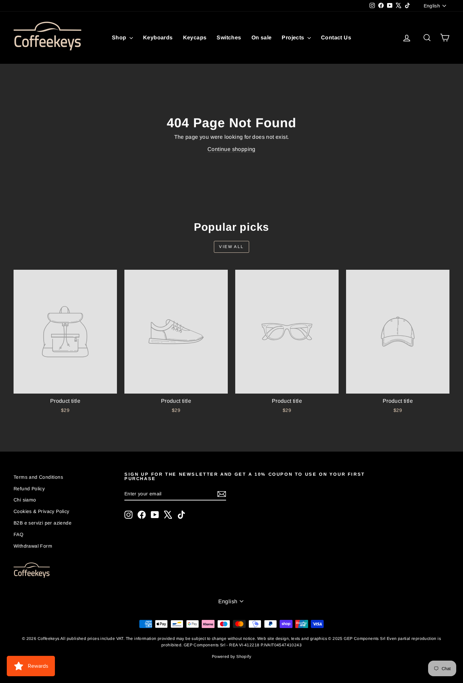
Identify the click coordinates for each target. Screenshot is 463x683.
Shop (120, 37)
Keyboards (158, 37)
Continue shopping (231, 149)
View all (231, 246)
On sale (261, 37)
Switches (229, 37)
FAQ (18, 534)
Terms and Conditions (38, 477)
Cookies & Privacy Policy (41, 511)
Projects (294, 37)
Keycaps (195, 37)
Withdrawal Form (33, 546)
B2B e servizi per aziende (43, 523)
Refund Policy (29, 488)
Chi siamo (25, 499)
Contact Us (336, 37)
